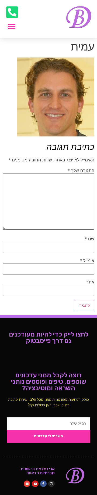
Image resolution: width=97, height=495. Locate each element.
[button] (11, 26)
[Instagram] (51, 483)
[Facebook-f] (43, 483)
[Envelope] (27, 483)
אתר (90, 282)
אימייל (87, 260)
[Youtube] (35, 483)
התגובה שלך (81, 170)
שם (89, 239)
